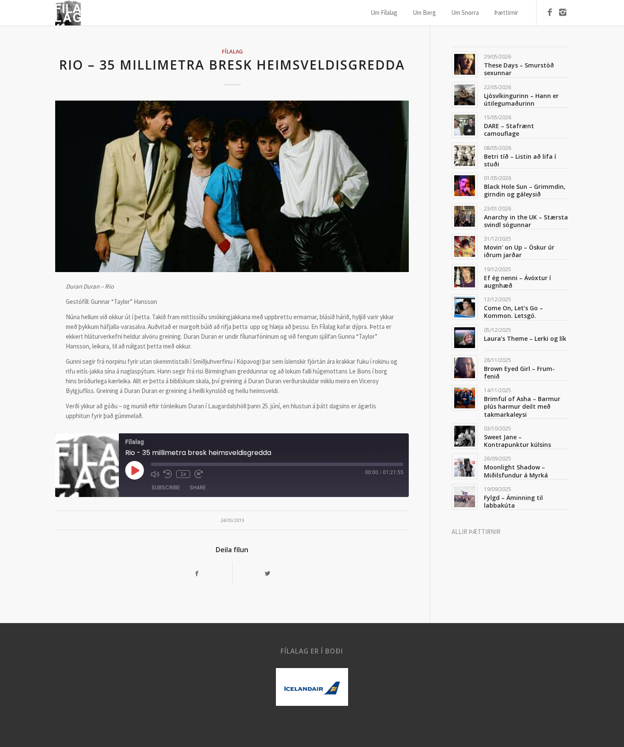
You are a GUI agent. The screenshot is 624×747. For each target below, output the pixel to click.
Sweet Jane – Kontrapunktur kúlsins (517, 441)
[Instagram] (562, 12)
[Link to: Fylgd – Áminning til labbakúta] (464, 496)
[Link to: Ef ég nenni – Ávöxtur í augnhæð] (464, 277)
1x (183, 474)
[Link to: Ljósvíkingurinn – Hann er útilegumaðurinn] (464, 94)
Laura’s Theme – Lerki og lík (525, 338)
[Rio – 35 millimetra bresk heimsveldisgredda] (232, 186)
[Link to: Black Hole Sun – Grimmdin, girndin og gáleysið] (464, 185)
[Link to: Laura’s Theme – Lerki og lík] (464, 337)
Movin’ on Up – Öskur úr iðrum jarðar (519, 251)
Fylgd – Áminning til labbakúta (513, 501)
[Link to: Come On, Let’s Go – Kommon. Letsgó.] (464, 307)
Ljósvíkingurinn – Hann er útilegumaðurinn (521, 99)
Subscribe (166, 487)
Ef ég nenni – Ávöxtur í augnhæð (517, 281)
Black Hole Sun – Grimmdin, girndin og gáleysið (524, 190)
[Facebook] (549, 12)
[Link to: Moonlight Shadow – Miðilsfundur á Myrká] (464, 466)
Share (198, 487)
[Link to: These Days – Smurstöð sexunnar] (464, 64)
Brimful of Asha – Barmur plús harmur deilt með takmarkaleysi (522, 406)
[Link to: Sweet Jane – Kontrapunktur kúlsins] (464, 436)
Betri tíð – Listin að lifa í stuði (520, 160)
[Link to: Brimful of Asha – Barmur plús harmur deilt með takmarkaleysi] (464, 398)
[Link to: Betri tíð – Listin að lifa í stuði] (464, 155)
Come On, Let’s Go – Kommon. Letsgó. (513, 312)
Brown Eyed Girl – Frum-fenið (519, 372)
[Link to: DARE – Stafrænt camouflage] (464, 125)
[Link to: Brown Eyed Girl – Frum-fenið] (464, 367)
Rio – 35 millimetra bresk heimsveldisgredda (232, 64)
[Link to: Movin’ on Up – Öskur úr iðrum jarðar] (464, 246)
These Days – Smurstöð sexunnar (519, 69)
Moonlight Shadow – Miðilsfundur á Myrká (516, 471)
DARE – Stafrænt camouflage (509, 130)
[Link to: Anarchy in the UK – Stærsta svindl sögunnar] (464, 216)
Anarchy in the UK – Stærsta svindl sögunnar (526, 221)
